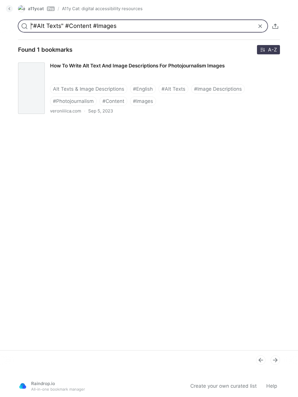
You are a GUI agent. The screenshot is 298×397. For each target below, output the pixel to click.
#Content (113, 101)
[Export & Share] (275, 26)
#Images (143, 101)
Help (271, 386)
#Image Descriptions (218, 89)
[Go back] (9, 8)
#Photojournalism (73, 101)
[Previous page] (260, 360)
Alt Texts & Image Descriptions (88, 89)
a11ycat (41, 8)
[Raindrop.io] (22, 386)
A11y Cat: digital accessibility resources (102, 8)
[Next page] (275, 360)
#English (143, 89)
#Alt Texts (173, 89)
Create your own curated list (223, 386)
